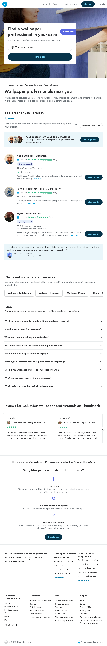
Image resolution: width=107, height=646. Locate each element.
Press (6, 616)
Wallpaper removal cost (14, 561)
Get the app (35, 607)
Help (82, 600)
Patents (83, 614)
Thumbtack (9, 85)
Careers (8, 613)
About (7, 603)
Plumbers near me (61, 569)
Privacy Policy (86, 610)
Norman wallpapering (86, 568)
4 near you (68, 31)
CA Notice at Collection (91, 617)
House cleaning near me (63, 561)
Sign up (33, 604)
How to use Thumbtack (40, 600)
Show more (59, 578)
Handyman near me (61, 557)
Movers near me (60, 565)
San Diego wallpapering (88, 560)
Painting (19, 85)
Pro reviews (60, 614)
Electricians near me (62, 573)
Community (60, 607)
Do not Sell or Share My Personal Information (91, 621)
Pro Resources (61, 610)
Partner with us (11, 606)
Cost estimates (37, 614)
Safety (83, 604)
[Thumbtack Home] (4, 4)
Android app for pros (64, 620)
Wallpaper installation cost (15, 557)
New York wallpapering (87, 572)
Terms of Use (86, 607)
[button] (22, 159)
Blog (6, 620)
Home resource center (40, 617)
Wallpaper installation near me (40, 558)
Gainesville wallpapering (88, 564)
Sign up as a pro (62, 604)
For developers (11, 610)
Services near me (37, 610)
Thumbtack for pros (64, 600)
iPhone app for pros (64, 617)
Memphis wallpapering (87, 576)
